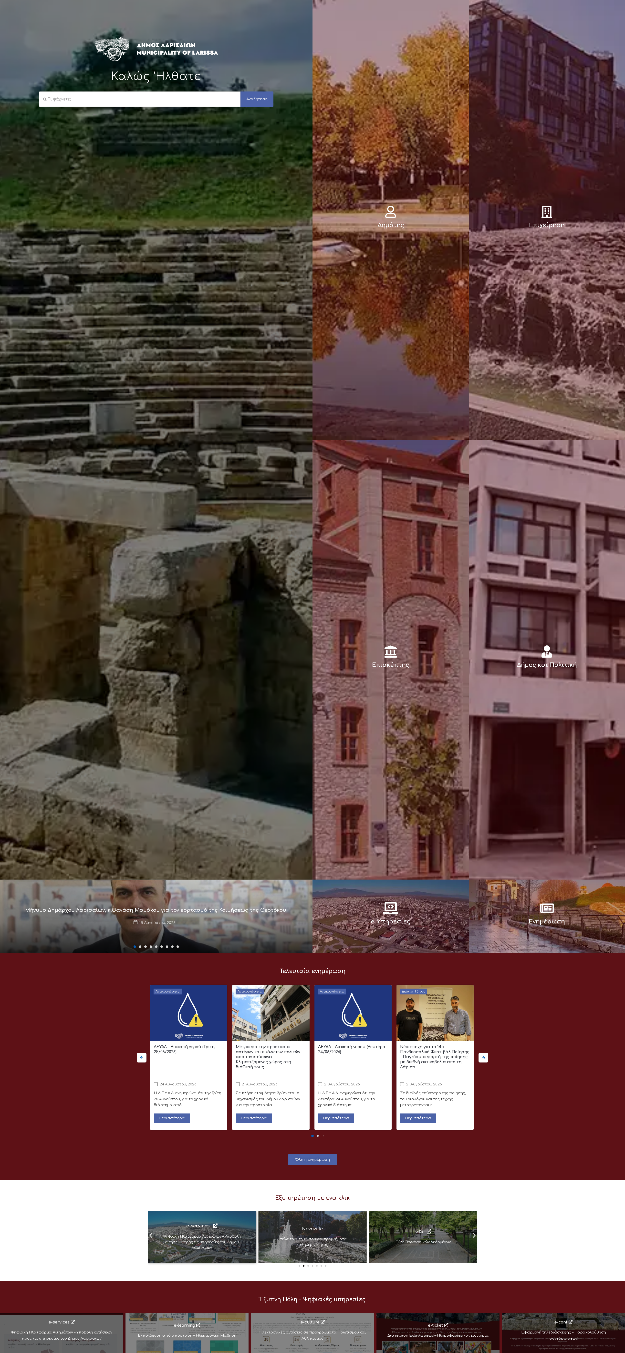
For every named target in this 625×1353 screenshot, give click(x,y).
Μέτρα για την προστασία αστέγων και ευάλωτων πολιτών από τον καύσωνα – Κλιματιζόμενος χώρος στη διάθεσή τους (268, 1057)
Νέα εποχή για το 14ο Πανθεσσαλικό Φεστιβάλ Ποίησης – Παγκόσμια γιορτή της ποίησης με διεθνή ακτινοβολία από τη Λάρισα (434, 1057)
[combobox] (139, 99)
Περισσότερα (172, 1118)
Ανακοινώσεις (168, 991)
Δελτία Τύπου (414, 991)
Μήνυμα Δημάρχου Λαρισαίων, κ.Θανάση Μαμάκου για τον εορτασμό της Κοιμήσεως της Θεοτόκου (155, 910)
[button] (135, 946)
